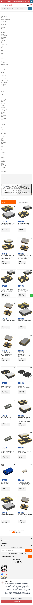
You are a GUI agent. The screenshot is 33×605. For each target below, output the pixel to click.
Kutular (2, 154)
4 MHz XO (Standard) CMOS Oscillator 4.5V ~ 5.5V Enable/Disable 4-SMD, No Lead (7, 387)
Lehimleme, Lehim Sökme (2, 160)
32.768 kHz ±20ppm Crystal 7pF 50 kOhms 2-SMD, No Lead (8, 419)
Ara (30, 8)
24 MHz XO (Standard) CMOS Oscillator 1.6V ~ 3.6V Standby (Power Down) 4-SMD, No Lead (7, 290)
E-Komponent (5, 198)
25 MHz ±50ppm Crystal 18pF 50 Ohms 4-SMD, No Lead (24, 452)
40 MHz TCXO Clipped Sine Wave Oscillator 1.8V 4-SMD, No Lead (24, 322)
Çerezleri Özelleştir (16, 598)
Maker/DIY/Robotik (2, 19)
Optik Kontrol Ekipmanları (2, 164)
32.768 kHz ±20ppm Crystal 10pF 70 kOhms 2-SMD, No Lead (7, 452)
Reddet (16, 592)
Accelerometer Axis (5, 483)
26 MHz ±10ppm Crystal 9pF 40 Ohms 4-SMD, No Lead (24, 516)
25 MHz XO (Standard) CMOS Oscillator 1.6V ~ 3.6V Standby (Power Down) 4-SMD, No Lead (24, 290)
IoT (2, 30)
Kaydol (29, 550)
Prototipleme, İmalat (2, 22)
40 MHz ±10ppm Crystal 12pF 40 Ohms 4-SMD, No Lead (7, 322)
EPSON (11, 198)
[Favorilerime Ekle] (14, 206)
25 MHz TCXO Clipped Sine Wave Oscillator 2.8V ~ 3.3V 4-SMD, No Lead (7, 226)
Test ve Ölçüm (2, 139)
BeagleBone (2, 14)
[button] (1, 1)
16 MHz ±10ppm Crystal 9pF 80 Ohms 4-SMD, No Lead (7, 258)
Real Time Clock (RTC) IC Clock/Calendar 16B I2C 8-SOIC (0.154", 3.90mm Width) (24, 387)
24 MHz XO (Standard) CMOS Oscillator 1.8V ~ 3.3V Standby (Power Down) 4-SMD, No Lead (24, 420)
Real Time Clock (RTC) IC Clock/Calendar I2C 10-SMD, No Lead (24, 355)
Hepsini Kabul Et (16, 601)
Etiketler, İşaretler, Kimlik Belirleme (2, 169)
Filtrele (3, 202)
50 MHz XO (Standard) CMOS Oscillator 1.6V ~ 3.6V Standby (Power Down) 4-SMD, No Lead (24, 226)
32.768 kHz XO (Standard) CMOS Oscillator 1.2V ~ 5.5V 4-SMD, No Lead (24, 485)
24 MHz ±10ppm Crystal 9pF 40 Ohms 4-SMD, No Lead (7, 355)
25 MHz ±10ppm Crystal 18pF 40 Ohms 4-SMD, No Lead (24, 258)
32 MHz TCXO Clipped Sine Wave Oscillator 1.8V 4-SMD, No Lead (7, 516)
